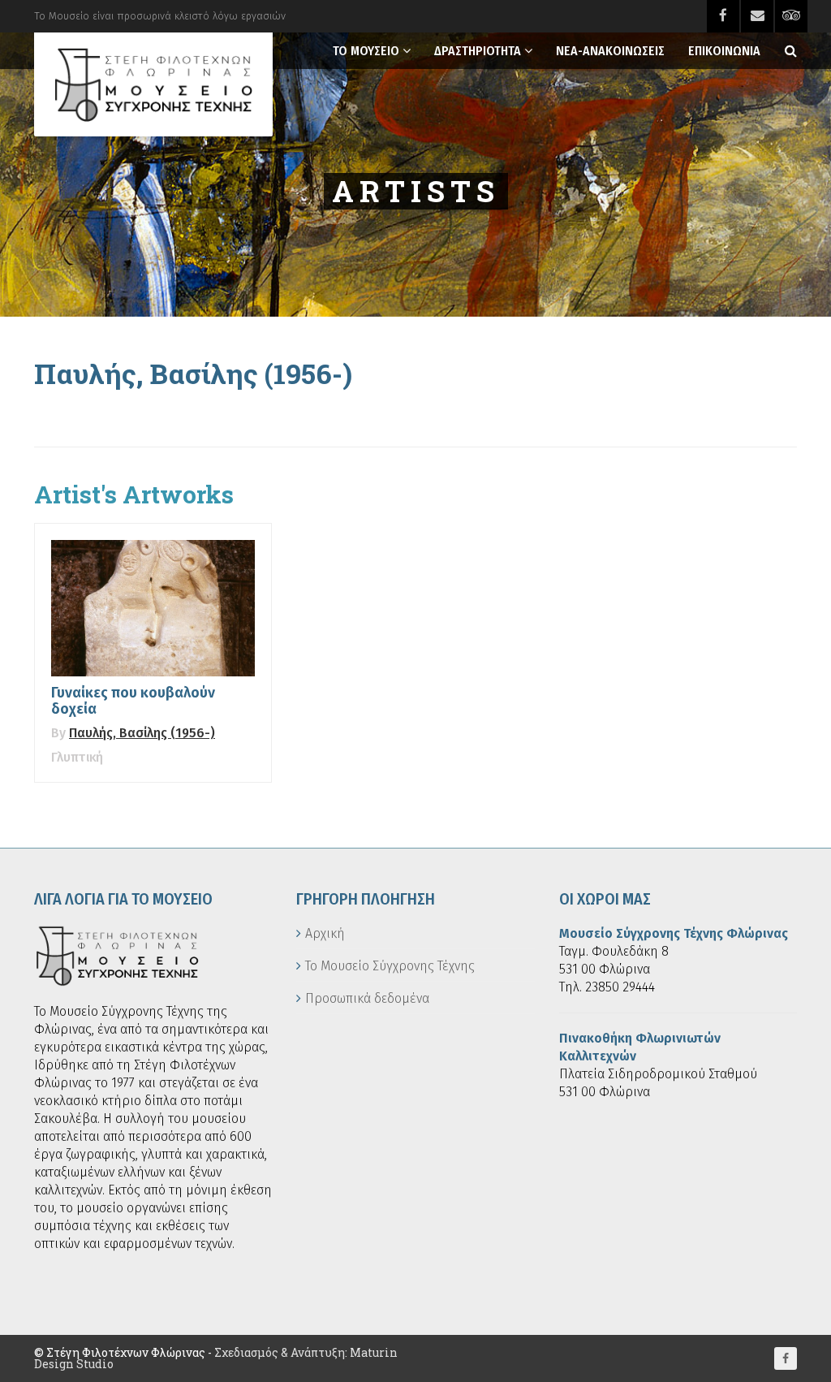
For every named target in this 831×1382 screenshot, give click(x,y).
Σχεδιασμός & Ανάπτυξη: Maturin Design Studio (216, 1358)
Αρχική (325, 933)
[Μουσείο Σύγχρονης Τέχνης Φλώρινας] (153, 84)
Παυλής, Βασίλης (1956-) (142, 733)
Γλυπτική (77, 757)
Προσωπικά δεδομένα (367, 998)
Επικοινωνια (724, 50)
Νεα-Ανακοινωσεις (610, 50)
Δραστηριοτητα (477, 50)
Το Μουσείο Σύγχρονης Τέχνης (390, 966)
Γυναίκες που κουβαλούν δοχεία (133, 701)
